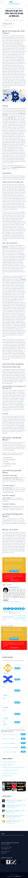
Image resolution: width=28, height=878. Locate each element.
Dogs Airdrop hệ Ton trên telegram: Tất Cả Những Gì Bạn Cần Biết (15, 806)
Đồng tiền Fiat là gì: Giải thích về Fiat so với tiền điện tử (8, 618)
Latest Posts (9, 584)
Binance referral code (7, 747)
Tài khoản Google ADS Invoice (9, 762)
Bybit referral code (6, 738)
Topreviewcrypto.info (7, 775)
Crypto (7, 8)
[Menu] (1, 2)
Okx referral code (6, 743)
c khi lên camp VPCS (13, 767)
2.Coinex (5, 695)
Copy (23, 734)
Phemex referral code (7, 751)
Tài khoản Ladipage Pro (8, 764)
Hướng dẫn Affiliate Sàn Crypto (9, 773)
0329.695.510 (3, 853)
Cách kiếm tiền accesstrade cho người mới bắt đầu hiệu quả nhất (15, 811)
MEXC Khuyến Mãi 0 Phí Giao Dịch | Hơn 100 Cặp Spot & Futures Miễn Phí (16, 800)
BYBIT (16, 874)
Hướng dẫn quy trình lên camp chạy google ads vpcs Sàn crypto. (15, 821)
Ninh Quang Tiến (20, 20)
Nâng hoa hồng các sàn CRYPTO (10, 770)
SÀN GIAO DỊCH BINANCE (11, 569)
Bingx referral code (6, 734)
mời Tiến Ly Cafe (9, 597)
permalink (17, 612)
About (4, 584)
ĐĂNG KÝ (17, 668)
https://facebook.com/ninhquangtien (11, 601)
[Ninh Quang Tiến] (5, 590)
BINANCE (12, 874)
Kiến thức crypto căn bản (16, 8)
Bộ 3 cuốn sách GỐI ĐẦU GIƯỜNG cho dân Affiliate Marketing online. (15, 816)
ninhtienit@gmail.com (5, 848)
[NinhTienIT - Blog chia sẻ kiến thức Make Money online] (14, 3)
